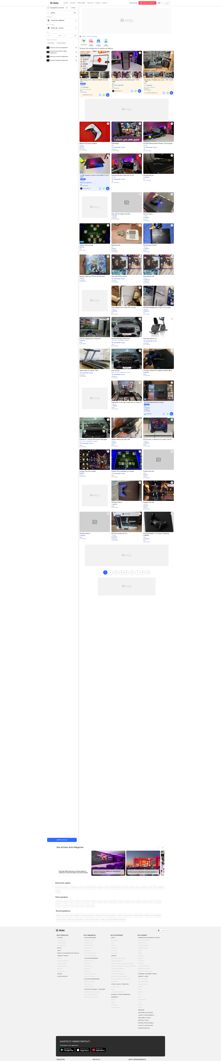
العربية (167, 3)
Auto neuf (65, 3)
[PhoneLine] (107, 95)
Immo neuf (72, 3)
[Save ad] (108, 53)
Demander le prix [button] (119, 147)
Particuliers (51, 43)
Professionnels (61, 43)
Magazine (104, 3)
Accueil (83, 36)
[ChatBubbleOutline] (100, 95)
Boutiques (97, 3)
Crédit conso (90, 3)
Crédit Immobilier (81, 3)
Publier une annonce (148, 3)
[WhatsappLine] (104, 95)
